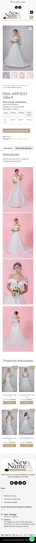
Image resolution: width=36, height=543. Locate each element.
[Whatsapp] (19, 7)
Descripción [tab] (8, 148)
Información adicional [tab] (23, 148)
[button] (31, 12)
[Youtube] (24, 483)
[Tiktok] (20, 483)
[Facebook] (12, 483)
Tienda (9, 85)
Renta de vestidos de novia (19, 139)
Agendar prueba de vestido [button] (17, 131)
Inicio (4, 85)
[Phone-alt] (16, 7)
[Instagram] (16, 483)
